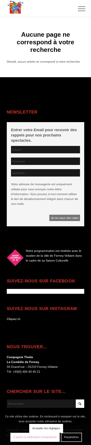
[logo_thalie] (38, 8)
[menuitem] (78, 8)
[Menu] (78, 8)
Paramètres (71, 437)
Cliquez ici (13, 319)
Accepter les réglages (46, 428)
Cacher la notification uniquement (35, 437)
